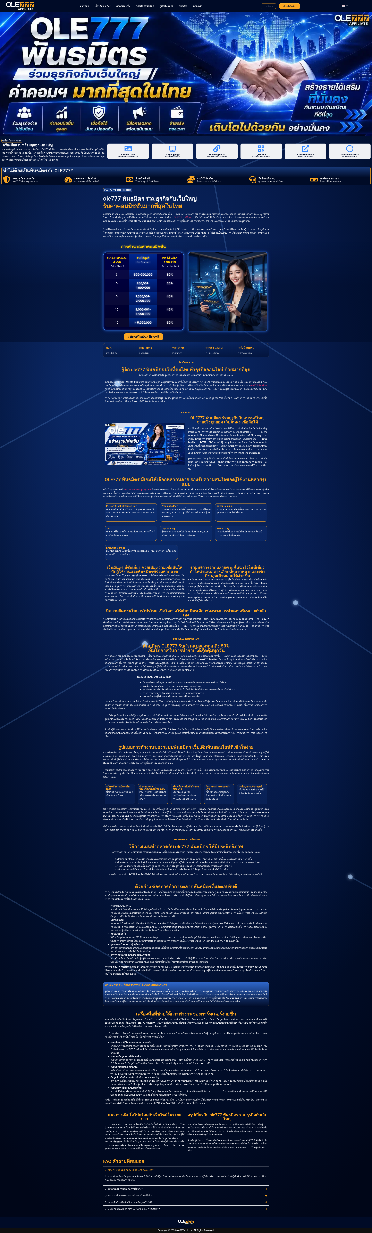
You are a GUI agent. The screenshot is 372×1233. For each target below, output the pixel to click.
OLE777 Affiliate (183, 217)
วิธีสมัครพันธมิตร (145, 6)
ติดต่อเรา (197, 6)
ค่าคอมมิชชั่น (123, 6)
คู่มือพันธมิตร (166, 6)
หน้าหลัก (84, 6)
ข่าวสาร (183, 6)
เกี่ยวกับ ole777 (102, 6)
